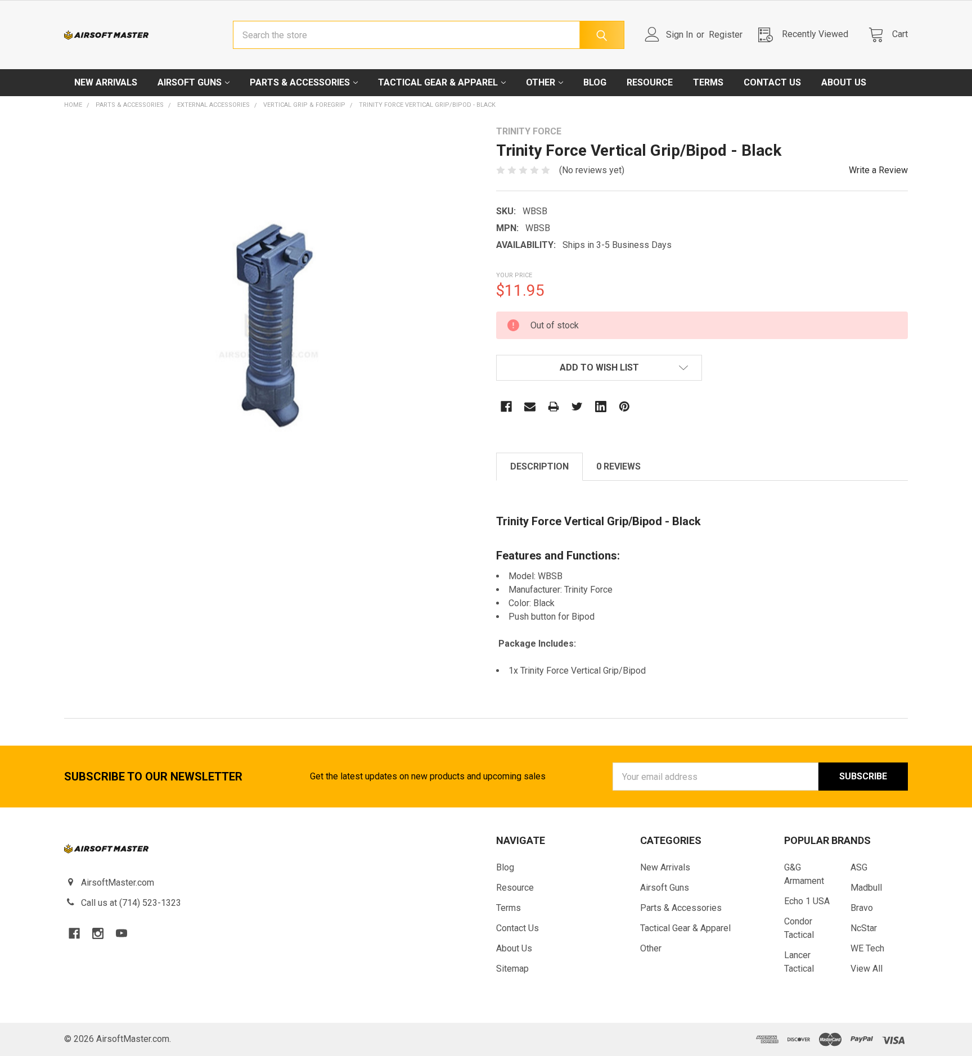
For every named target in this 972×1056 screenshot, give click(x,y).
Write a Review (878, 170)
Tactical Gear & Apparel (438, 82)
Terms (708, 82)
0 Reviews (618, 466)
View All (866, 968)
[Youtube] (121, 933)
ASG (858, 867)
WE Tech (867, 948)
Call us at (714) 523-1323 (131, 902)
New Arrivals (105, 82)
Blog (594, 82)
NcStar (863, 928)
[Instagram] (98, 933)
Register (725, 34)
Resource (650, 82)
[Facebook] (506, 406)
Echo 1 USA (807, 901)
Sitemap (512, 968)
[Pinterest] (624, 406)
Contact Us (772, 82)
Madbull (866, 887)
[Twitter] (577, 406)
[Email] (530, 406)
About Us (843, 82)
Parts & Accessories (300, 82)
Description (539, 466)
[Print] (553, 406)
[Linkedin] (601, 406)
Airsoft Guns (190, 82)
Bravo (861, 907)
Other (540, 82)
